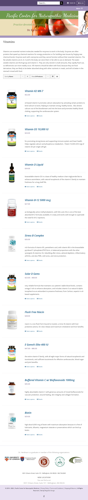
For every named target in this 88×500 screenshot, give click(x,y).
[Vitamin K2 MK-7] (11, 99)
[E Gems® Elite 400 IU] (11, 352)
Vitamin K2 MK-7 (34, 91)
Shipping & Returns (70, 488)
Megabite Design (50, 490)
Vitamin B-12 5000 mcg (38, 200)
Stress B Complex (34, 235)
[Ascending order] (27, 76)
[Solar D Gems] (11, 282)
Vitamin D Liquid (34, 164)
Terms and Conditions (56, 488)
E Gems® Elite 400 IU (36, 344)
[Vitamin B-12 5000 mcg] (11, 208)
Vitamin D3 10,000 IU (37, 129)
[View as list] (57, 76)
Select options (30, 116)
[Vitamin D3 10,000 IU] (11, 137)
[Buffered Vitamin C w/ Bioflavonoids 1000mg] (11, 388)
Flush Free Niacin (34, 312)
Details (40, 116)
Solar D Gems (32, 273)
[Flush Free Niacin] (11, 320)
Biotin (28, 412)
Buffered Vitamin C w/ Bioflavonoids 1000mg (50, 380)
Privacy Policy (45, 488)
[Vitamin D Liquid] (11, 172)
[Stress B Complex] (11, 243)
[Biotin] (11, 420)
